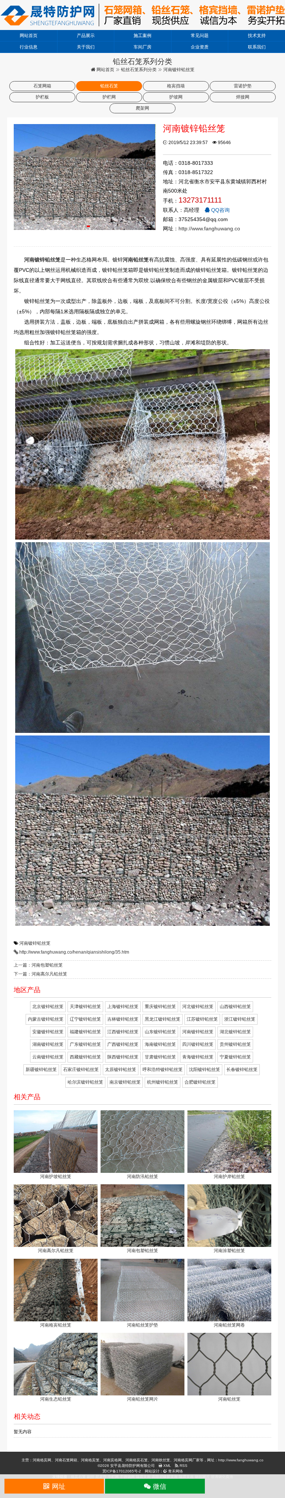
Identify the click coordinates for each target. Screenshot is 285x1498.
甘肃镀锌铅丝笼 (160, 1057)
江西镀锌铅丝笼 (122, 1031)
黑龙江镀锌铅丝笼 (162, 1019)
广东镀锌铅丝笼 (85, 1044)
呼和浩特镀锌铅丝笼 (162, 1069)
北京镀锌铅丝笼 (47, 1006)
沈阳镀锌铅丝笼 (204, 1069)
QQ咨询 (220, 210)
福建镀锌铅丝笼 (85, 1031)
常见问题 (200, 35)
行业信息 (28, 47)
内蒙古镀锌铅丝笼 (45, 1019)
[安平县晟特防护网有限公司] (142, 14)
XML (166, 1466)
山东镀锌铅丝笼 (160, 1031)
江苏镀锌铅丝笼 (202, 1019)
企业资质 (200, 47)
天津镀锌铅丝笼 (85, 1006)
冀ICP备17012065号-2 (121, 1471)
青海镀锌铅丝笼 (197, 1057)
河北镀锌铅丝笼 (197, 1006)
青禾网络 (175, 1471)
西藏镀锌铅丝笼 (85, 1057)
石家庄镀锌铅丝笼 (81, 1069)
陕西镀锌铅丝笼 (122, 1057)
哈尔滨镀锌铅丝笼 (85, 1082)
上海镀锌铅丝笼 (122, 1006)
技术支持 (257, 35)
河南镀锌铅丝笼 (34, 943)
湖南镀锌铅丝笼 (47, 1044)
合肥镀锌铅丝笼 (200, 1082)
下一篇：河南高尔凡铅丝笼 (40, 974)
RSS (182, 1466)
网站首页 (28, 35)
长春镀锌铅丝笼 (242, 1069)
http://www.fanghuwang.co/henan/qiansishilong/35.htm (74, 952)
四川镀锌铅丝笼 (197, 1044)
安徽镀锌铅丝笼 (47, 1031)
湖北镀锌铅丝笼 (235, 1031)
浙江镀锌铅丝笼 (239, 1019)
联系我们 (257, 47)
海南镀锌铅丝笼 (160, 1044)
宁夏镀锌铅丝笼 (235, 1057)
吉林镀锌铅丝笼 (122, 1019)
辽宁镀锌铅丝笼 (85, 1019)
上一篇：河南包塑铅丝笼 (38, 965)
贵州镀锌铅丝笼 (235, 1044)
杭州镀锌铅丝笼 (162, 1082)
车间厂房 (142, 47)
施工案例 (142, 35)
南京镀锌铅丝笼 (125, 1082)
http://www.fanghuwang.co (209, 228)
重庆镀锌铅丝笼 (160, 1006)
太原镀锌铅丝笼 (120, 1069)
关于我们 (86, 47)
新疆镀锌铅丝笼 (41, 1069)
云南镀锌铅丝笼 (47, 1057)
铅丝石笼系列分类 (139, 69)
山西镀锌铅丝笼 (235, 1006)
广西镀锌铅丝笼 (122, 1044)
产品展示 (86, 35)
